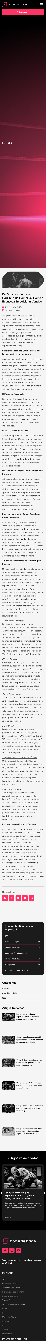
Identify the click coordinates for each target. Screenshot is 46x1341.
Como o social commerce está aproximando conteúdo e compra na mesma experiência (29, 1039)
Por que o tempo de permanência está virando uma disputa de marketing (29, 1108)
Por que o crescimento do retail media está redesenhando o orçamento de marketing (29, 1131)
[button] (41, 4)
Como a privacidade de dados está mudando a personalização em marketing (29, 1085)
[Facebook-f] (5, 1250)
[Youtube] (18, 1250)
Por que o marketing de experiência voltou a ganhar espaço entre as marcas (27, 1016)
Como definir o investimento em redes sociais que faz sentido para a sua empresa (29, 1062)
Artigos (5, 988)
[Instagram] (12, 1250)
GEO (4, 997)
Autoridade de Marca (11, 992)
